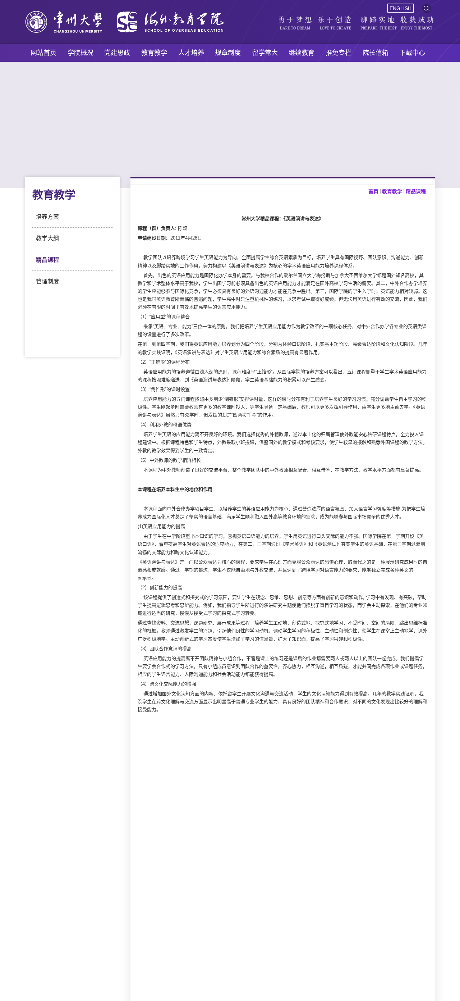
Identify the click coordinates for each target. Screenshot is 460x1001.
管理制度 (47, 281)
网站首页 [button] (43, 52)
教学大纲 (47, 238)
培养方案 (47, 217)
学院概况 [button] (80, 52)
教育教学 (392, 191)
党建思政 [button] (117, 52)
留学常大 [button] (265, 52)
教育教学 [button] (154, 52)
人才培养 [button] (191, 52)
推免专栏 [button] (338, 52)
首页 (373, 191)
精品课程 (47, 260)
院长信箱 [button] (375, 52)
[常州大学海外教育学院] (124, 15)
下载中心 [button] (412, 52)
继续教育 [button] (301, 52)
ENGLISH (400, 8)
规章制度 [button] (228, 52)
